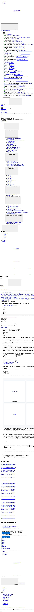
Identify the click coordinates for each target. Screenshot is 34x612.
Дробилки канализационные (18, 75)
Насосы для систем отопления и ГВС (22, 60)
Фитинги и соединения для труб (20, 90)
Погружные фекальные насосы (19, 48)
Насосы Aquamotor (10, 176)
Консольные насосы (14, 40)
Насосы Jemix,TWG (14, 67)
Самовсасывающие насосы (18, 49)
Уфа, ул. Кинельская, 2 (16, 10)
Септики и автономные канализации (22, 76)
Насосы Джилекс (13, 72)
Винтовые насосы (22, 294)
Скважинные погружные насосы (8, 594)
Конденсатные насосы (15, 38)
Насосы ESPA (11, 63)
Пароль (2, 108)
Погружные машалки (10, 195)
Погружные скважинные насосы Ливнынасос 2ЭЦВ (9, 298)
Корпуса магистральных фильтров (21, 85)
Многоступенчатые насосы (17, 41)
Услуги (5, 232)
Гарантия (5, 236)
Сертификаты (6, 233)
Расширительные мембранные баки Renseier (14, 208)
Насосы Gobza (12, 66)
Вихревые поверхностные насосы (12, 148)
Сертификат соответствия (8, 363)
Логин (2, 107)
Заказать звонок (16, 29)
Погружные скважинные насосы (20, 47)
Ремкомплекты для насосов (18, 88)
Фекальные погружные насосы (7, 595)
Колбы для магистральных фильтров (22, 81)
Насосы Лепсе (9, 181)
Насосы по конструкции (8, 34)
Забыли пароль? (3, 109)
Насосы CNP (11, 64)
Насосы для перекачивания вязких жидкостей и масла (15, 165)
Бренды (5, 234)
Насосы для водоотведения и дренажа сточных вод (15, 164)
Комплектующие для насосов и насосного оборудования (13, 78)
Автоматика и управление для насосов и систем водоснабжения (14, 91)
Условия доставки (5, 603)
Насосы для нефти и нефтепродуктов (22, 56)
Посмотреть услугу (6, 537)
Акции (3, 553)
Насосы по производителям (8, 62)
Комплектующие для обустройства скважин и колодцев (15, 210)
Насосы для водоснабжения (18, 55)
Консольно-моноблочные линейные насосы (25, 39)
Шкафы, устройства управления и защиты (24, 95)
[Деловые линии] (14, 391)
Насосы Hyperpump (10, 177)
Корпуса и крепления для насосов (12, 207)
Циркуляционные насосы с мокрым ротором (25, 51)
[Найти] (15, 101)
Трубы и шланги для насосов (18, 89)
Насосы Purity (11, 69)
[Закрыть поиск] (1, 278)
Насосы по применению (8, 53)
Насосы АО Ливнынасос (16, 70)
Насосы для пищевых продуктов (20, 59)
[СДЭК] (14, 414)
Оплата (4, 2)
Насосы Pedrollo (12, 68)
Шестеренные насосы (10, 151)
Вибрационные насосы (15, 35)
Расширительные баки (15, 87)
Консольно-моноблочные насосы (12, 145)
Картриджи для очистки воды (18, 79)
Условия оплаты (5, 604)
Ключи (8, 80)
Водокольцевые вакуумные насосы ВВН (24, 37)
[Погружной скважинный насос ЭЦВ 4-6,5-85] (10, 305)
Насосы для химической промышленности (13, 162)
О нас (3, 587)
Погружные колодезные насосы (20, 46)
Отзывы (5, 235)
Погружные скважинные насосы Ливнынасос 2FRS (25, 298)
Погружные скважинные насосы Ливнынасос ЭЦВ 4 (11, 528)
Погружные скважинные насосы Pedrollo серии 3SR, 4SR (21, 299)
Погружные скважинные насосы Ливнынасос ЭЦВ (10, 526)
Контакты (4, 3)
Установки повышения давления (20, 50)
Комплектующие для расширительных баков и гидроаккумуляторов (18, 84)
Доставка (4, 1)
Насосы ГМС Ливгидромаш (18, 71)
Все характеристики (4, 327)
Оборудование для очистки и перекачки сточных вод (12, 74)
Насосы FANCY (12, 65)
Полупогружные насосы (10, 139)
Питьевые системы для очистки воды (22, 86)
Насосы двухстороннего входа (19, 43)
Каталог (4, 551)
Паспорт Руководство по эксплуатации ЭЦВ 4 (11, 362)
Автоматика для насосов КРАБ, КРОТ (22, 92)
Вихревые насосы (5, 600)
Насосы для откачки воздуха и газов (21, 57)
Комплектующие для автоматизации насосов (26, 93)
